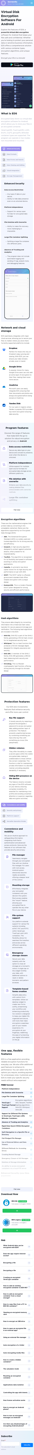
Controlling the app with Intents (15, 1392)
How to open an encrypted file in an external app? (14, 1329)
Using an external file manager (14, 1337)
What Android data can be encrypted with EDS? (13, 1246)
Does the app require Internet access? (14, 1254)
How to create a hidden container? (12, 1361)
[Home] (3, 3)
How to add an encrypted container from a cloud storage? (12, 1296)
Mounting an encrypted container (12, 1377)
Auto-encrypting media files (13, 1353)
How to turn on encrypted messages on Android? (13, 1416)
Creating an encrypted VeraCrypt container (11, 1278)
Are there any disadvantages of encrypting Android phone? (15, 1425)
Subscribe (27, 1445)
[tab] (9, 154)
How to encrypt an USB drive (14, 1321)
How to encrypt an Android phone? (13, 1408)
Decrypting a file (9, 1270)
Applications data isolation (13, 1385)
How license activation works (14, 1400)
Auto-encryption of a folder (13, 1345)
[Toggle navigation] (31, 3)
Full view (17, 510)
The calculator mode (11, 1369)
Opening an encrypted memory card (15, 1313)
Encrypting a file (9, 1263)
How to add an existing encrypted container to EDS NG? (15, 1286)
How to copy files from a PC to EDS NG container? (15, 1305)
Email (2, 1440)
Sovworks (12, 2)
